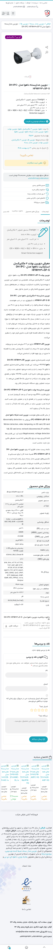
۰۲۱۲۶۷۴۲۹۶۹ (37, 936)
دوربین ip (24, 24)
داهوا (40, 129)
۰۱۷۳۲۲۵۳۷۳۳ (25, 936)
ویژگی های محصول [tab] (32, 211)
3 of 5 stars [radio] (39, 710)
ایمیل (45, 684)
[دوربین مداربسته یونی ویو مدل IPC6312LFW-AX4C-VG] (33, 771)
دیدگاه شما (43, 716)
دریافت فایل (13, 626)
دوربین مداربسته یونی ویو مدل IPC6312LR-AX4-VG (44, 787)
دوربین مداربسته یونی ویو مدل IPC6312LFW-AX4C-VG (33, 786)
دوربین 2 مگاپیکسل (19, 140)
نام (47, 670)
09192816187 (31, 7)
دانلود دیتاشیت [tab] (17, 211)
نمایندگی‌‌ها (9, 3)
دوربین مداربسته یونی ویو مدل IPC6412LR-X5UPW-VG (24, 789)
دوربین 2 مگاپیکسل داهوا (28, 129)
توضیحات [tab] (45, 211)
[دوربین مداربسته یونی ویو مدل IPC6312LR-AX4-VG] (44, 773)
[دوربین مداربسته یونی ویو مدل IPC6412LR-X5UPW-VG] (24, 774)
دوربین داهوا (19, 132)
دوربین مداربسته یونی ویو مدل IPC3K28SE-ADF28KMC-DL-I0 (13, 787)
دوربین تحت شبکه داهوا (34, 132)
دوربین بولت (43, 142)
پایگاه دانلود (19, 3)
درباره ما (35, 3)
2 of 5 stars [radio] (42, 710)
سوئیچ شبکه (46, 854)
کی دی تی (8, 857)
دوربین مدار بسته (37, 24)
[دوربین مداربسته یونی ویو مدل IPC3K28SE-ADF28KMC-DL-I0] (13, 773)
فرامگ (28, 3)
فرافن (48, 24)
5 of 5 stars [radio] (31, 710)
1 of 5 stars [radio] (46, 710)
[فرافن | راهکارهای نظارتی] (47, 13)
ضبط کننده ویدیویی (13, 851)
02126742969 (18, 7)
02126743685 (33, 178)
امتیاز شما (43, 706)
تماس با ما (43, 3)
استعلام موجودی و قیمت (35, 121)
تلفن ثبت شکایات (34, 163)
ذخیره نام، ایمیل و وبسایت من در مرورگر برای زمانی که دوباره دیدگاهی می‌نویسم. (27, 699)
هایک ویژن (22, 857)
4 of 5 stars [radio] (35, 710)
